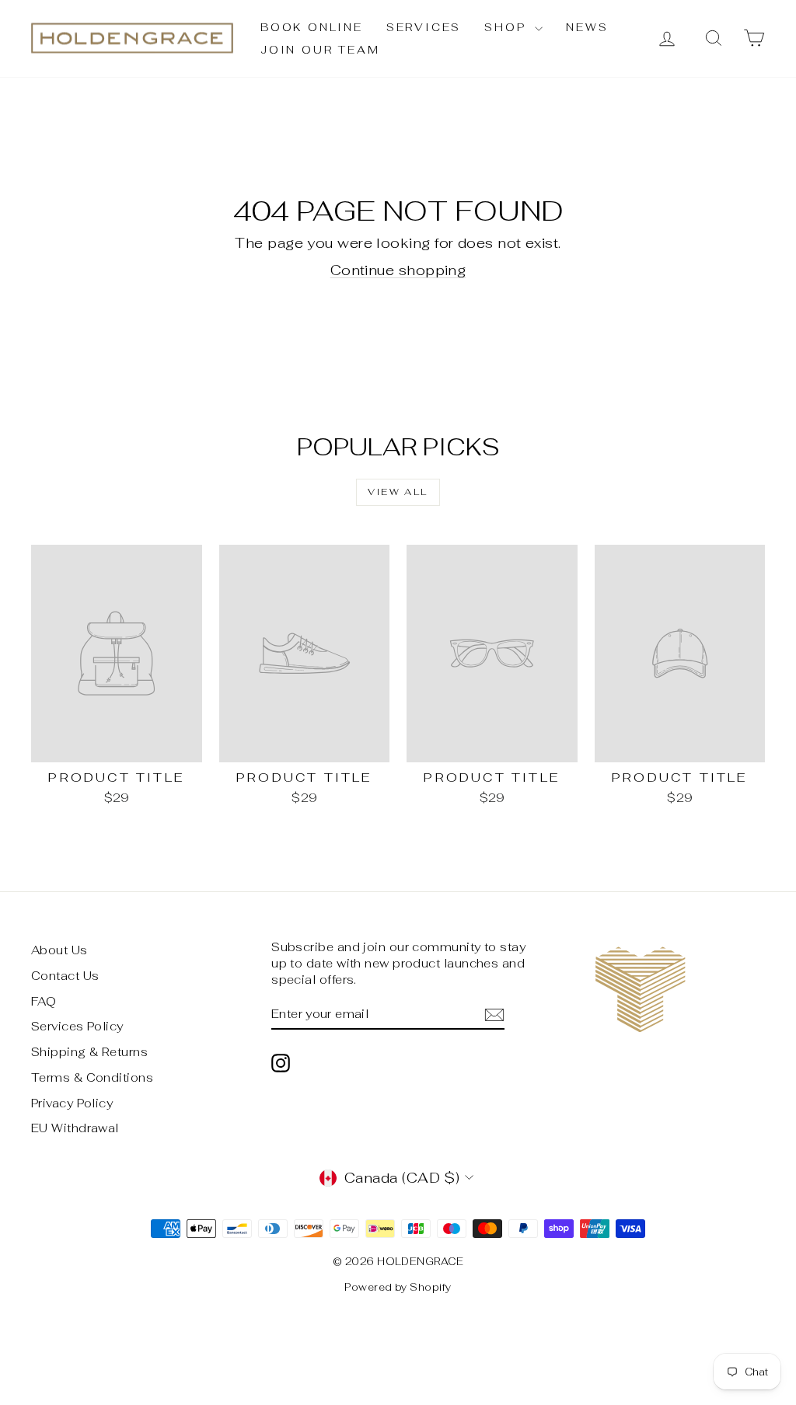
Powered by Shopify (397, 1287)
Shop (507, 27)
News (587, 27)
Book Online (311, 27)
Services (423, 27)
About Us (59, 950)
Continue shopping (398, 270)
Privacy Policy (72, 1103)
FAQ (43, 1001)
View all (398, 492)
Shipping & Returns (89, 1051)
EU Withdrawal (75, 1128)
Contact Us (65, 975)
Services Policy (77, 1026)
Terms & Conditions (92, 1077)
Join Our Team (319, 50)
